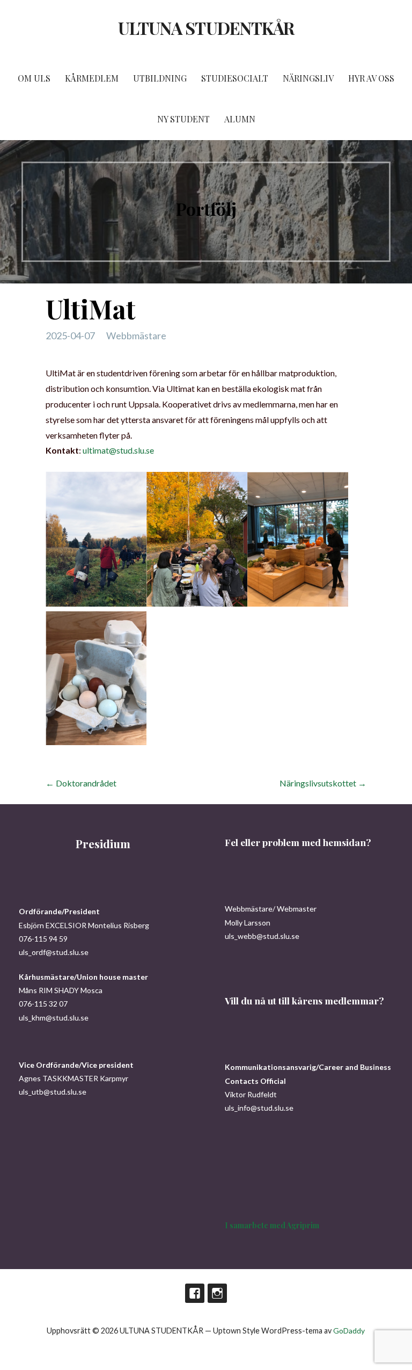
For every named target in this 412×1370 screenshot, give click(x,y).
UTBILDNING (160, 78)
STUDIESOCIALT (234, 78)
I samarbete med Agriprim (272, 1225)
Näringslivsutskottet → (322, 783)
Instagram (217, 1293)
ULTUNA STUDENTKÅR (206, 27)
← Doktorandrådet (81, 783)
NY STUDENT (183, 119)
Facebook (194, 1293)
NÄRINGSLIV (308, 78)
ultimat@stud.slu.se (118, 450)
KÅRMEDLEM (92, 78)
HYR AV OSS (371, 78)
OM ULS (34, 78)
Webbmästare (136, 335)
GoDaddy (349, 1330)
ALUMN (239, 119)
